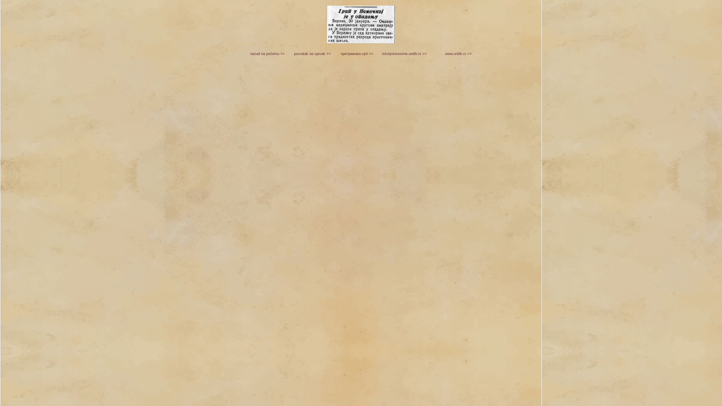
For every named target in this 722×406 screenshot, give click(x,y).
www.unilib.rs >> (458, 54)
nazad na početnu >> (267, 54)
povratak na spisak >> (312, 54)
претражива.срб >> (357, 54)
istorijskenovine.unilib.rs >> (404, 54)
